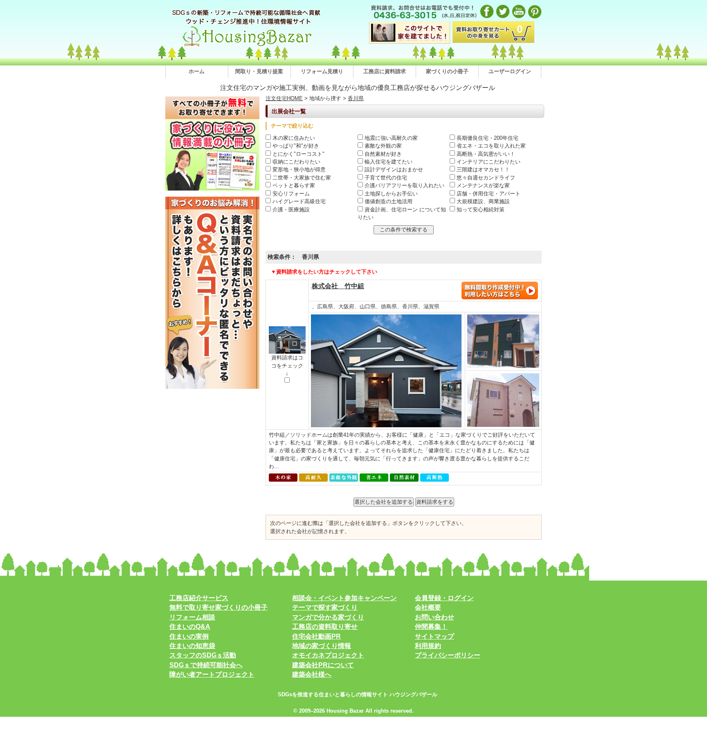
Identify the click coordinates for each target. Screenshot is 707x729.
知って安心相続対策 (479, 209)
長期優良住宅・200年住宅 (486, 138)
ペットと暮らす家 (293, 185)
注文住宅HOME (284, 98)
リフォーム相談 (192, 617)
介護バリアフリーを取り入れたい (403, 185)
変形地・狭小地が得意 (298, 169)
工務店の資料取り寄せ (325, 626)
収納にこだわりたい (295, 162)
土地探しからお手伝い (390, 194)
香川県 (356, 98)
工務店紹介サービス (198, 597)
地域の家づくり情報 (321, 645)
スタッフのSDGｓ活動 (202, 655)
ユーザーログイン (510, 71)
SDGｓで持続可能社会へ (206, 665)
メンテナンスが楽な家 (482, 185)
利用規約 (428, 645)
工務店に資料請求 (384, 71)
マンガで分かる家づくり (328, 617)
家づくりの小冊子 (447, 71)
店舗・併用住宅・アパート (487, 194)
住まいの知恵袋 (192, 645)
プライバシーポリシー (447, 655)
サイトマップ (434, 636)
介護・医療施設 (290, 209)
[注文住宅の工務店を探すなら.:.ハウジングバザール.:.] (247, 46)
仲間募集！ (431, 626)
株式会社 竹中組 (338, 286)
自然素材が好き (382, 154)
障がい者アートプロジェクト (211, 674)
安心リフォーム (290, 194)
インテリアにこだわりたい (487, 162)
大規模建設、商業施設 (482, 201)
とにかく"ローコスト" (297, 154)
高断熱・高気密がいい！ (485, 154)
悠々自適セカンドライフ (485, 178)
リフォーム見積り (322, 71)
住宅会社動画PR (316, 636)
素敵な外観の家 (382, 146)
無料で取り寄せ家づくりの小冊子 (218, 607)
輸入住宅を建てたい (387, 162)
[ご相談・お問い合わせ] (499, 298)
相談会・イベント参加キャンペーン (344, 597)
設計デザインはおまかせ (393, 169)
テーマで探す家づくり (325, 607)
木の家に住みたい (293, 138)
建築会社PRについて (323, 665)
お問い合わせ (434, 617)
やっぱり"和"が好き (295, 146)
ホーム (197, 71)
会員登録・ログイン (444, 597)
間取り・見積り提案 (259, 71)
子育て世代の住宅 (385, 178)
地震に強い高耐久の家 (390, 138)
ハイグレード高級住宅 (298, 201)
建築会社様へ (311, 674)
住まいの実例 (189, 636)
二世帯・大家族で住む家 (301, 178)
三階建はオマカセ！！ (482, 169)
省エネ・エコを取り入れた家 (490, 146)
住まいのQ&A (189, 626)
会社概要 (428, 607)
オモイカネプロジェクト (328, 655)
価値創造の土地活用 (387, 201)
